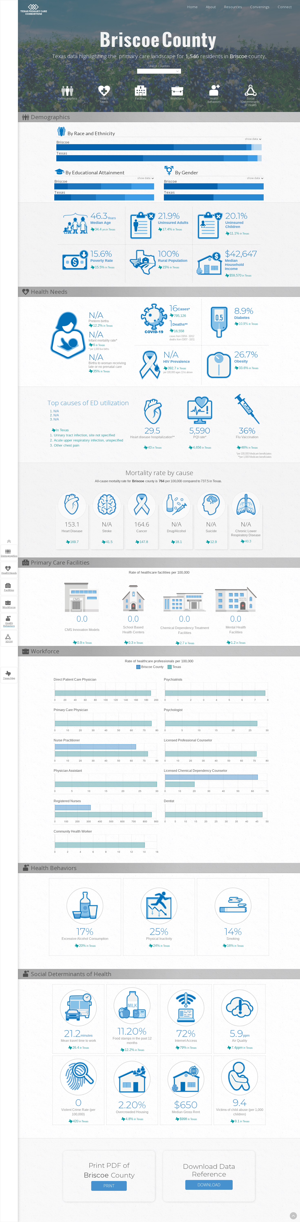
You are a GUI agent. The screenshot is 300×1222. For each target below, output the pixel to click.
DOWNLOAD (209, 1185)
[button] (159, 71)
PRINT (108, 1186)
